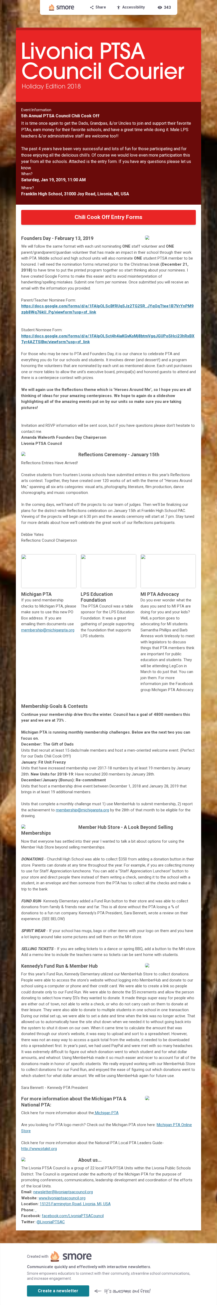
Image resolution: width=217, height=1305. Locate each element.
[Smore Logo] (61, 7)
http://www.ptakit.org (39, 1148)
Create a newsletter (58, 1290)
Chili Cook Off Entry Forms (108, 217)
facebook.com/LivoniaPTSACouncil (73, 1215)
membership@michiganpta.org (47, 630)
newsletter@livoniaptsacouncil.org (63, 1192)
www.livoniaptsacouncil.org (62, 1198)
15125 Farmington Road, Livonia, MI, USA (75, 1203)
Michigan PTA (106, 1112)
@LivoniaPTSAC (51, 1222)
